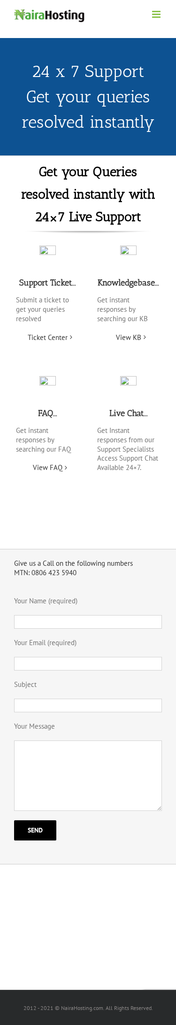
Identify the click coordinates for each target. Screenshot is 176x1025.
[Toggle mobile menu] (157, 14)
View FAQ (47, 467)
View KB (128, 337)
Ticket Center (48, 337)
